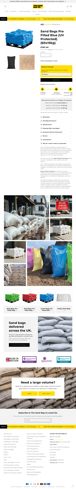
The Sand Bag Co (58, 439)
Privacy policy (34, 486)
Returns (6, 454)
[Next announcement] (71, 1)
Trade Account (8, 434)
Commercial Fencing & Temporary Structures (36, 437)
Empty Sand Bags (63, 308)
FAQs (5, 460)
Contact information (60, 486)
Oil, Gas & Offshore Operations (35, 467)
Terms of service (42, 486)
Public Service (31, 469)
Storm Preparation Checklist (11, 470)
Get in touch (46, 393)
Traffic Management (32, 474)
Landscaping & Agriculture (34, 459)
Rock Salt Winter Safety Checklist (13, 467)
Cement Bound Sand (9, 444)
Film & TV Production (33, 451)
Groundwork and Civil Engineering (36, 456)
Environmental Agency (33, 446)
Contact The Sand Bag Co (19, 345)
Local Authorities (31, 461)
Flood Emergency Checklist (11, 465)
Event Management (32, 448)
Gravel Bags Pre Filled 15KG (47, 309)
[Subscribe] (49, 420)
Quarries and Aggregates (34, 472)
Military (29, 464)
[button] (5, 6)
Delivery (6, 452)
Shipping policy (51, 486)
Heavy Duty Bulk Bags (10, 447)
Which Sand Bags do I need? (49, 60)
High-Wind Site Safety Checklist (13, 473)
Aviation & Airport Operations (35, 434)
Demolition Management (34, 443)
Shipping (50, 49)
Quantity (43, 52)
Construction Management (34, 441)
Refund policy (27, 486)
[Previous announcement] (4, 1)
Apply (29, 393)
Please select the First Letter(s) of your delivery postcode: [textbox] (54, 70)
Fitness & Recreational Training (35, 454)
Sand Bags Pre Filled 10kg (12, 309)
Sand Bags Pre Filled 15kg (29, 309)
